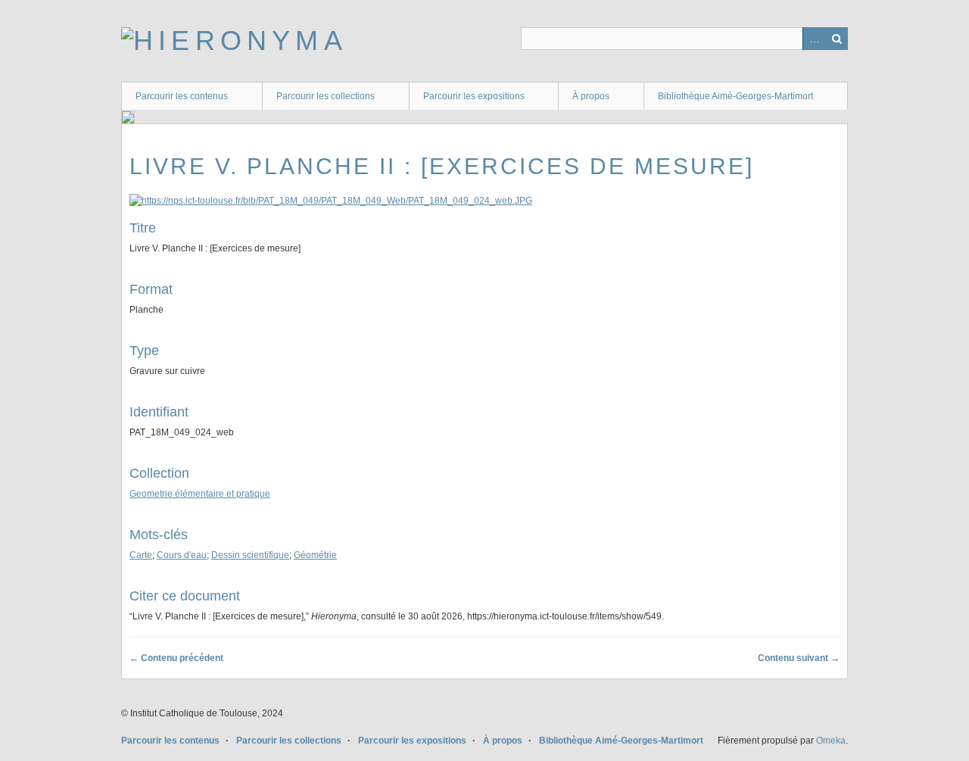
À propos (590, 96)
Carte (140, 555)
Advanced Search (813, 38)
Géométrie (315, 555)
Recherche (836, 38)
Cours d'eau (182, 555)
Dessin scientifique (250, 555)
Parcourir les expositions (474, 96)
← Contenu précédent (176, 658)
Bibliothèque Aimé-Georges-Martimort (735, 96)
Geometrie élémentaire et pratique (199, 493)
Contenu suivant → (799, 658)
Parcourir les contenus (182, 96)
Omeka (831, 740)
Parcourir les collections (325, 96)
